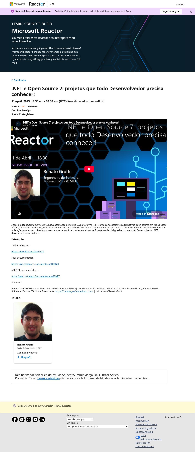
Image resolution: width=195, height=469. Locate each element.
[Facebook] (15, 420)
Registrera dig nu (170, 11)
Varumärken (142, 420)
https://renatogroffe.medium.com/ (74, 291)
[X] (29, 420)
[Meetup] (22, 420)
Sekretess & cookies (146, 424)
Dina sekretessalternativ (149, 437)
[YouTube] (36, 420)
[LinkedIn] (42, 420)
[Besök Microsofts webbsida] (18, 4)
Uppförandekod (144, 431)
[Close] (191, 12)
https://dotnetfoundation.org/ (27, 251)
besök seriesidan (48, 378)
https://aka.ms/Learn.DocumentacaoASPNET (35, 276)
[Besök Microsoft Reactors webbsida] (37, 4)
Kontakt (139, 417)
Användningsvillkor (145, 428)
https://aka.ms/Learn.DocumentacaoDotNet (35, 264)
